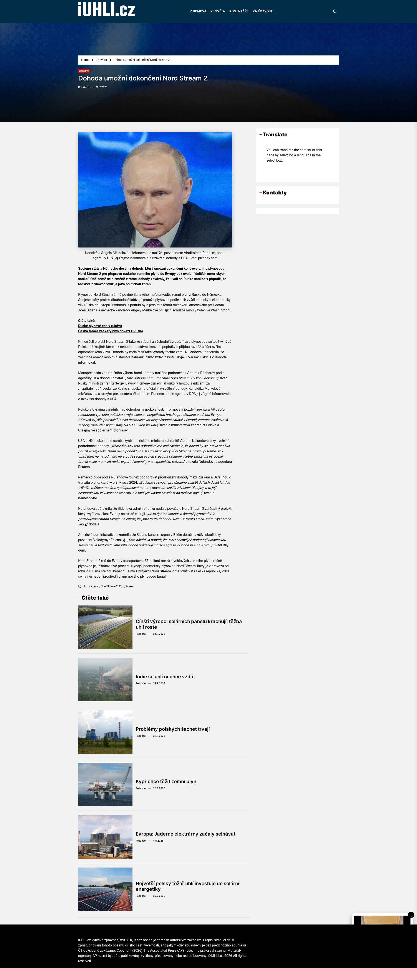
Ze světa (84, 71)
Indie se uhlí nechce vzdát (165, 676)
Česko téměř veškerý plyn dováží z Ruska (110, 331)
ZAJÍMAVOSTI (263, 11)
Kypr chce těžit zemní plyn (166, 781)
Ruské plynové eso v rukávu (100, 326)
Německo (94, 586)
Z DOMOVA (198, 11)
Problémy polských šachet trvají (173, 729)
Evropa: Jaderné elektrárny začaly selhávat (185, 834)
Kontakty (275, 192)
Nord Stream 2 (109, 586)
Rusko (129, 586)
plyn (121, 586)
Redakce (83, 87)
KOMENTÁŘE (238, 11)
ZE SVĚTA (218, 11)
